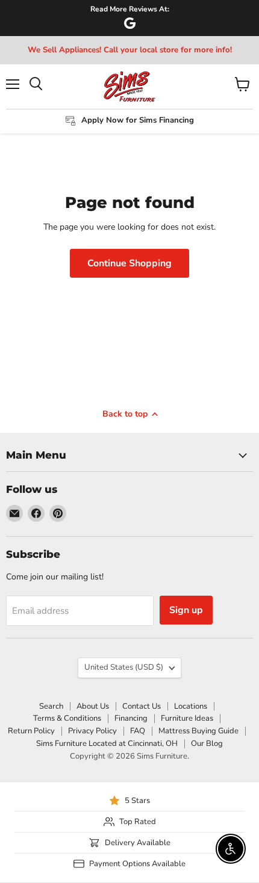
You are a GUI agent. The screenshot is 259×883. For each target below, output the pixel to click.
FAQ (137, 731)
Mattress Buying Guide (198, 731)
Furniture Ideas (187, 718)
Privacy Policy (92, 731)
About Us (92, 706)
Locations (190, 706)
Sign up (186, 610)
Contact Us (141, 706)
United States (123, 667)
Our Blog (207, 743)
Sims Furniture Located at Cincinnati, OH (107, 743)
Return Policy (31, 731)
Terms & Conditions (67, 718)
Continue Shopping (129, 263)
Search (51, 706)
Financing (131, 718)
